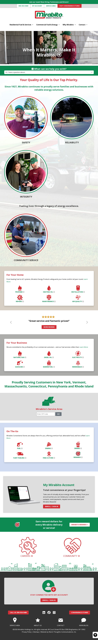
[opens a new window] (43, 613)
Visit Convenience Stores (69, 6)
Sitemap (36, 632)
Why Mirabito (68, 25)
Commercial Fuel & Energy (47, 25)
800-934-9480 (23, 6)
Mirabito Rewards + (79, 525)
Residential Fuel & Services (20, 25)
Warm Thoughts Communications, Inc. (62, 632)
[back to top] (95, 636)
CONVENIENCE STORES (79, 612)
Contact (82, 25)
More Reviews (49, 327)
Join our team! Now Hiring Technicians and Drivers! (49, 2)
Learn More (83, 347)
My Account (37, 6)
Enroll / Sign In (51, 506)
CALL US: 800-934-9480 (18, 612)
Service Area (51, 6)
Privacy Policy (26, 632)
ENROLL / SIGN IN (49, 600)
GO (58, 414)
